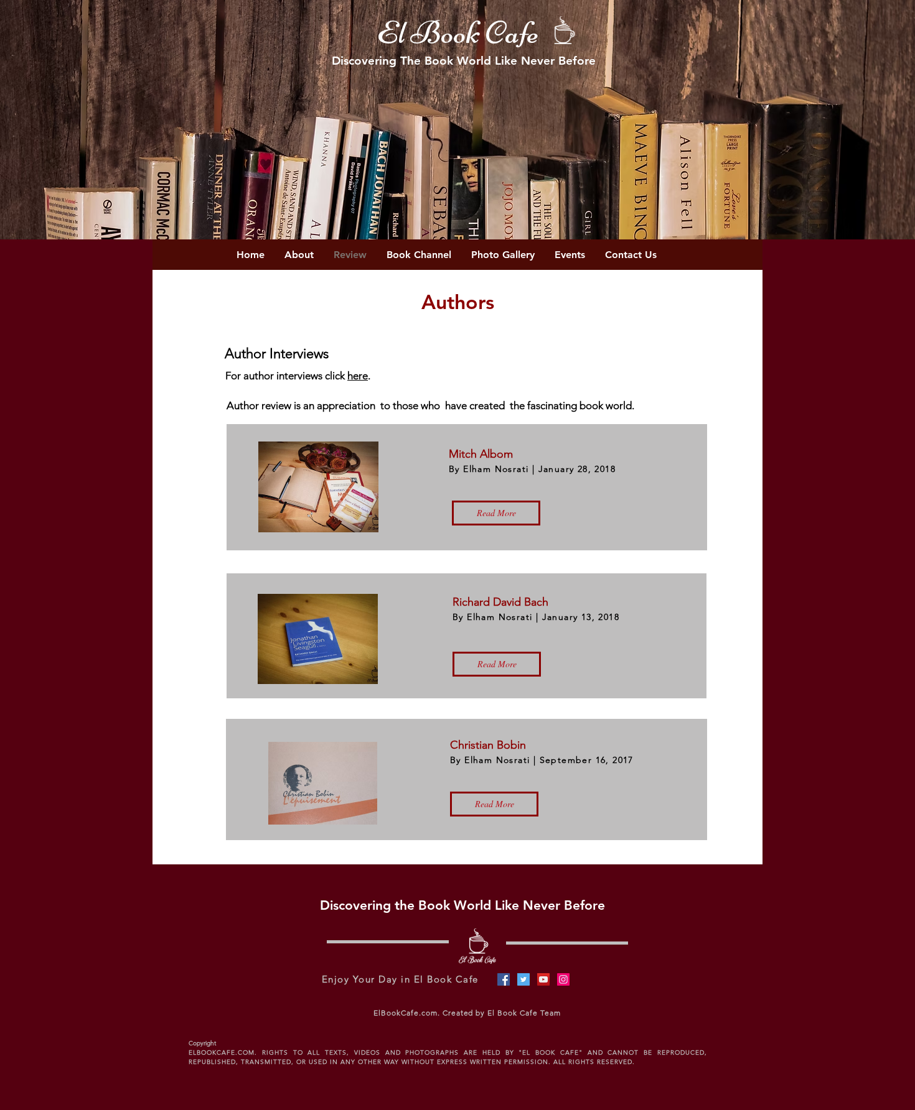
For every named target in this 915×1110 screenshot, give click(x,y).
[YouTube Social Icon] (543, 979)
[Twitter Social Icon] (523, 979)
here (357, 375)
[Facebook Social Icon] (503, 979)
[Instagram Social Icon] (563, 979)
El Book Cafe (457, 32)
